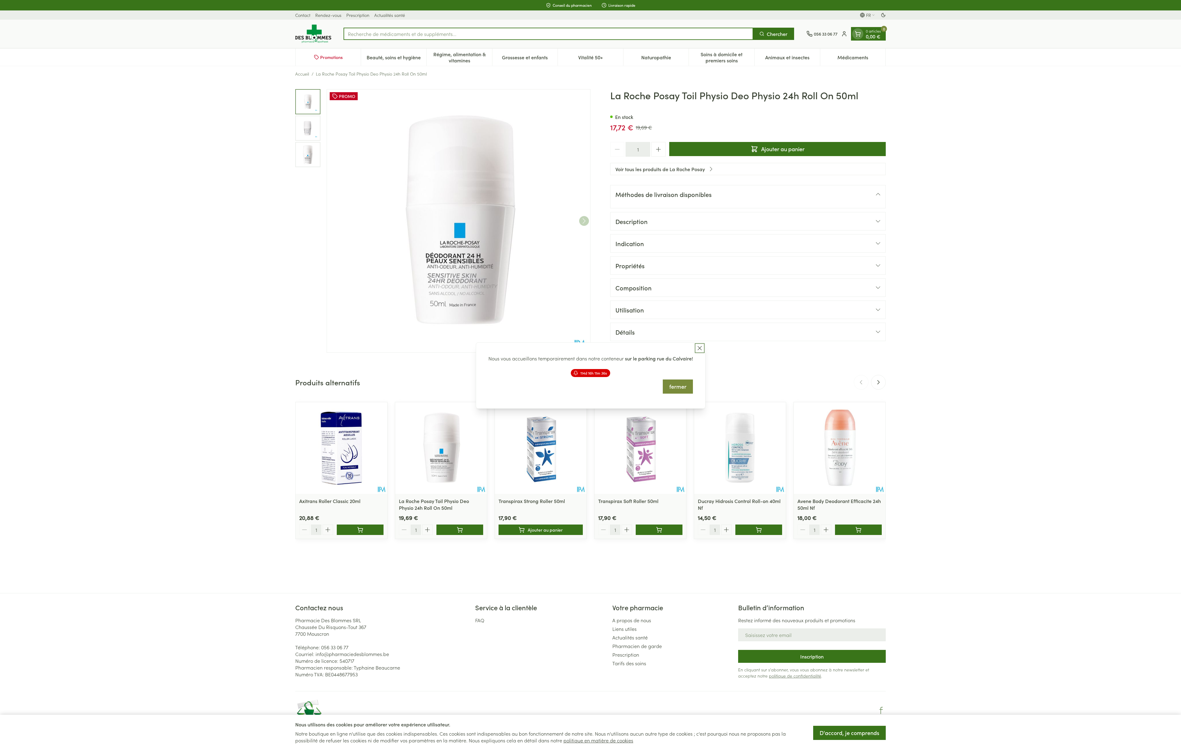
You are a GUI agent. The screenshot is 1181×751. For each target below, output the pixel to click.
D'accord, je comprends (849, 733)
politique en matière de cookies (598, 740)
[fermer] (699, 348)
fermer (677, 386)
